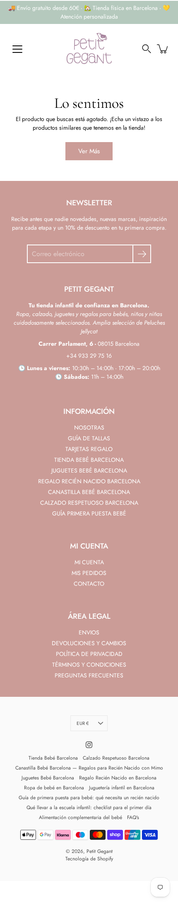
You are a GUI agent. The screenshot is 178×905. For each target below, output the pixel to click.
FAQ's (133, 817)
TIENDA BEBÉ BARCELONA (89, 460)
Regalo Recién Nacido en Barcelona (117, 777)
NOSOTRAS (89, 427)
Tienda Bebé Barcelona (53, 758)
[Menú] (17, 49)
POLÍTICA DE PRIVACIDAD (89, 654)
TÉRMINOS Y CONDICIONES (89, 664)
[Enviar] (141, 254)
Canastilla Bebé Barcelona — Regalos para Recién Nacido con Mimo (89, 768)
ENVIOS (89, 632)
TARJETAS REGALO (89, 449)
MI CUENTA (89, 562)
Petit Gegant (100, 851)
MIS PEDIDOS (89, 573)
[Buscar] (146, 48)
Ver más (89, 151)
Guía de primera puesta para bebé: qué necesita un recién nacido (89, 797)
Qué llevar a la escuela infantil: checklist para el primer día (89, 807)
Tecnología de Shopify (89, 858)
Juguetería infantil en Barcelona (121, 787)
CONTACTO (89, 584)
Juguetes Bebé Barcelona (48, 777)
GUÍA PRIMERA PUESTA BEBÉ (89, 513)
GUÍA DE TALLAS (89, 438)
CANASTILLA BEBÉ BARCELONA (89, 492)
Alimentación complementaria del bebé (80, 817)
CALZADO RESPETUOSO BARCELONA (89, 503)
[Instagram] (89, 744)
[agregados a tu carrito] (163, 48)
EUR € (83, 723)
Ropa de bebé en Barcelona (54, 787)
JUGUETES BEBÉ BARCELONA (89, 470)
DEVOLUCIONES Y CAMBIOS (89, 643)
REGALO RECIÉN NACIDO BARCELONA (89, 481)
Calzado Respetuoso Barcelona (116, 758)
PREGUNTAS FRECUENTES (89, 675)
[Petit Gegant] (89, 48)
